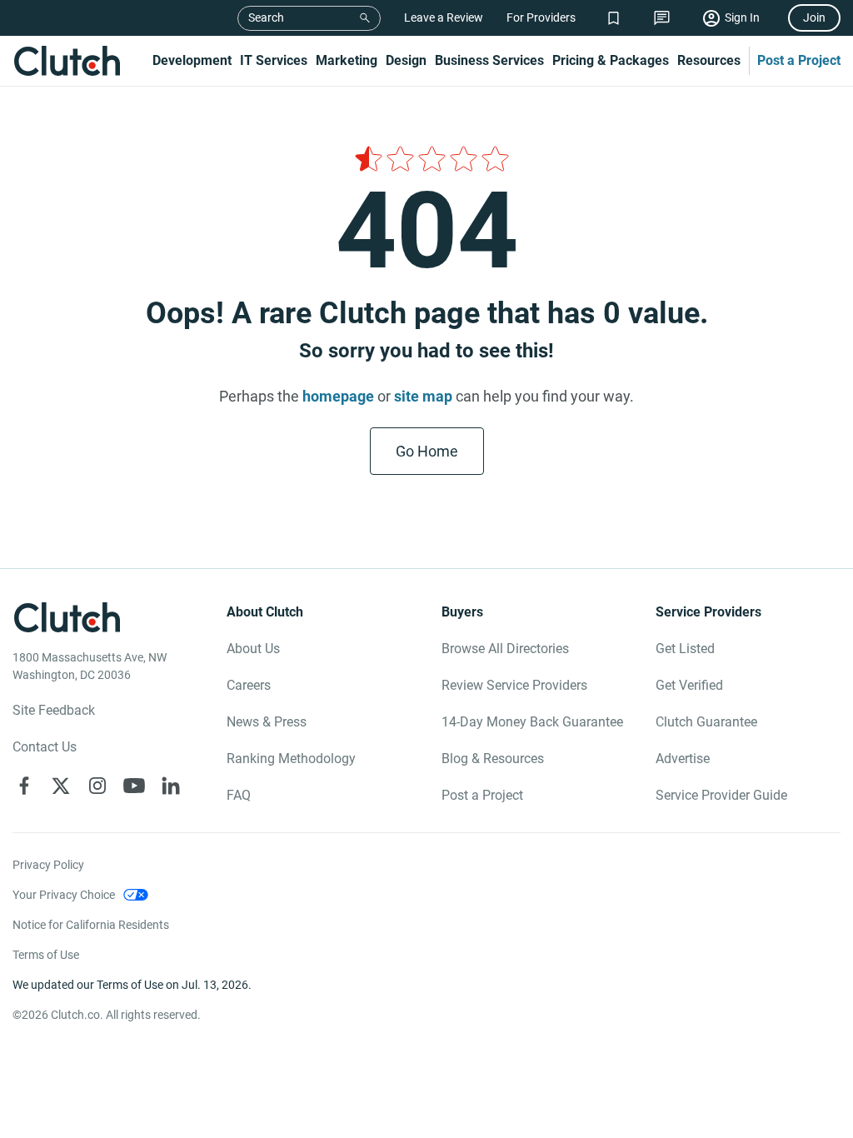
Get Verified (689, 685)
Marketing (346, 60)
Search (266, 17)
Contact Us (44, 747)
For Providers (541, 17)
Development (192, 60)
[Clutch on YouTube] (134, 785)
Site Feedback (53, 710)
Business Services (489, 60)
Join (814, 17)
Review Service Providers (514, 685)
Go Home (427, 451)
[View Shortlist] (613, 18)
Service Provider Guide (721, 795)
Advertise (683, 758)
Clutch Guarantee (706, 722)
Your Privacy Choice (63, 894)
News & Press (267, 722)
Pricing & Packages (610, 60)
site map (423, 396)
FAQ (239, 795)
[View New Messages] (662, 18)
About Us (253, 648)
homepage (338, 396)
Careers (249, 685)
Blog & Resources (492, 758)
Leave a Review (443, 17)
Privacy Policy (48, 864)
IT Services (273, 60)
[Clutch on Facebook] (24, 785)
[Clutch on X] (60, 785)
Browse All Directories (505, 648)
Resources (709, 60)
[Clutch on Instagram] (97, 785)
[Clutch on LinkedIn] (170, 785)
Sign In (742, 17)
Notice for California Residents (90, 924)
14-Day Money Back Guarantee (532, 722)
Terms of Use (45, 954)
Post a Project (799, 60)
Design (406, 60)
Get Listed (685, 648)
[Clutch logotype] (66, 61)
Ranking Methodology (291, 758)
